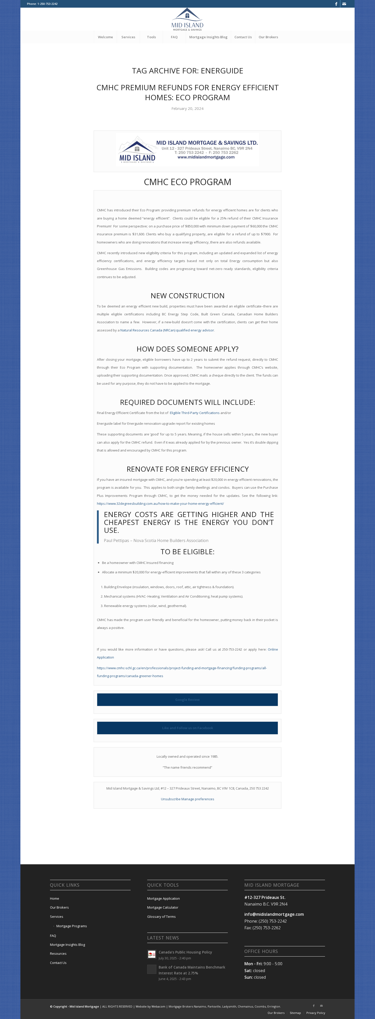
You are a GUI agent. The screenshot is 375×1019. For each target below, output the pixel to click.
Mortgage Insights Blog (67, 944)
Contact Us (58, 962)
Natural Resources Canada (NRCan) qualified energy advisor (167, 330)
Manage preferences (197, 799)
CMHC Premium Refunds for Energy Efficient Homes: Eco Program (187, 92)
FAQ (53, 935)
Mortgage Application (163, 898)
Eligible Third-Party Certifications (195, 412)
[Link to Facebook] (336, 4)
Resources (58, 953)
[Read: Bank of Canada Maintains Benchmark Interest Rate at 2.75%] (151, 969)
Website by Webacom (150, 1006)
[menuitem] (105, 37)
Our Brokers (59, 907)
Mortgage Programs (71, 926)
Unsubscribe (171, 799)
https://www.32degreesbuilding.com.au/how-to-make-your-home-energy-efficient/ (160, 503)
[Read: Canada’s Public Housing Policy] (151, 954)
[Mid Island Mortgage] (187, 19)
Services (56, 916)
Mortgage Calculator (162, 907)
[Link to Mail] (344, 4)
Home (54, 898)
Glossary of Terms (161, 916)
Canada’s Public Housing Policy (185, 952)
